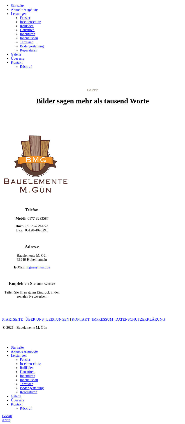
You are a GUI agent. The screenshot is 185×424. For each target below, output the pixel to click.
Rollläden (27, 26)
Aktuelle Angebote (24, 10)
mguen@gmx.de (38, 267)
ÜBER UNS (34, 319)
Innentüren (27, 34)
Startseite (17, 5)
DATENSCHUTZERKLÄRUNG (140, 319)
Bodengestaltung (32, 46)
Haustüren (27, 30)
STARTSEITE (12, 319)
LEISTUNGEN (57, 319)
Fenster (25, 18)
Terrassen (26, 42)
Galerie (16, 54)
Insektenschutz (30, 22)
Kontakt (16, 62)
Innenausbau (29, 38)
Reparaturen (28, 50)
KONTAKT (81, 319)
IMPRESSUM (102, 319)
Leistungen (19, 14)
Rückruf (26, 66)
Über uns (17, 58)
